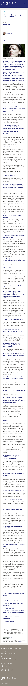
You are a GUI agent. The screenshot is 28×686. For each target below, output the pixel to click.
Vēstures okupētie (9, 621)
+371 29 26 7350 (8, 663)
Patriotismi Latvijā (9, 608)
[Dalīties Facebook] (4, 40)
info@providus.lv (8, 666)
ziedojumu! (21, 641)
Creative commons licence (14, 637)
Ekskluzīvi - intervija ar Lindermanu (14, 600)
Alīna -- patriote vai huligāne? (12, 598)
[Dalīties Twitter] (8, 40)
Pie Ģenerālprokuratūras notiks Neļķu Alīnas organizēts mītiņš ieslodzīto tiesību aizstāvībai (13, 612)
